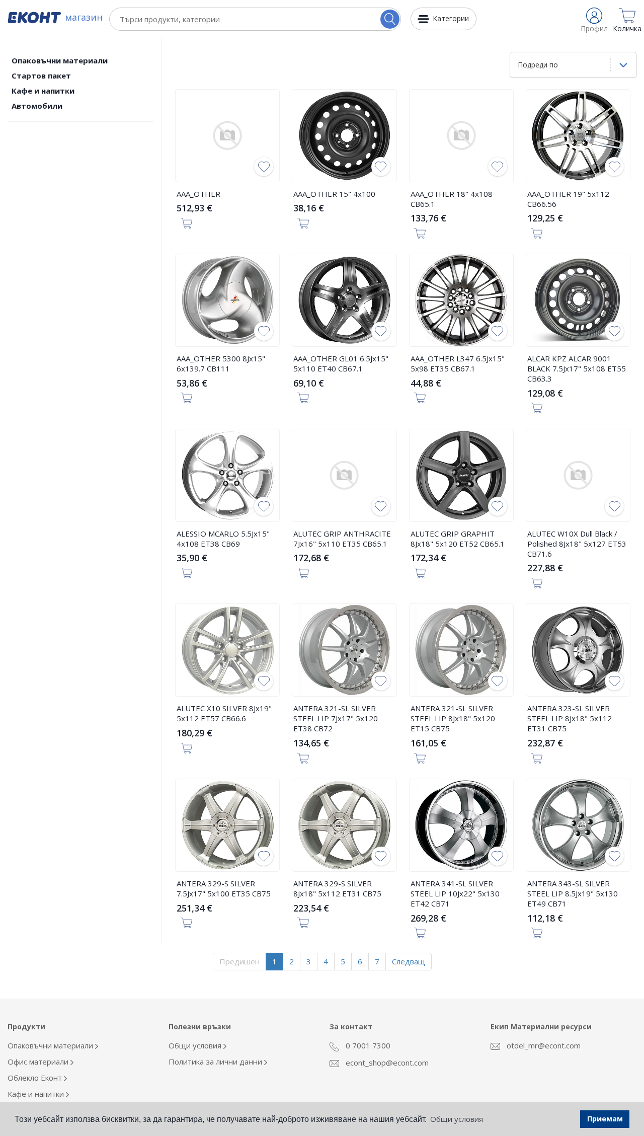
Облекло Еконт (36, 1078)
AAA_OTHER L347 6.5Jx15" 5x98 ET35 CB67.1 (458, 363)
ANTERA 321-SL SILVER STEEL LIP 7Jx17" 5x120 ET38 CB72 (335, 718)
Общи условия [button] (456, 1119)
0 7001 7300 (367, 1045)
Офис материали (39, 1061)
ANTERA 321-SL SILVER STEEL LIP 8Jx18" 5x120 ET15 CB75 (453, 718)
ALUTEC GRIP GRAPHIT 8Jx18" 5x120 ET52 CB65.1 (458, 538)
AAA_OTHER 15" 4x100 (334, 194)
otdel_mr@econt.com (543, 1045)
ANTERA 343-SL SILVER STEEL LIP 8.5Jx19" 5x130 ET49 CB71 (572, 893)
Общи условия (196, 1045)
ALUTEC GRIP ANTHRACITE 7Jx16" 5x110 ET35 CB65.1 (342, 538)
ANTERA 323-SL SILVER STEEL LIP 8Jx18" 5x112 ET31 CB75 (569, 718)
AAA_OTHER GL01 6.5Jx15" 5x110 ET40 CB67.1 (340, 363)
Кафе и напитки (43, 91)
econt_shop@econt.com (386, 1062)
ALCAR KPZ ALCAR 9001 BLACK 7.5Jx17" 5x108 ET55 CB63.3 (576, 368)
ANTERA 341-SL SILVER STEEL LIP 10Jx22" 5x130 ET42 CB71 (455, 893)
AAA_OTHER (198, 194)
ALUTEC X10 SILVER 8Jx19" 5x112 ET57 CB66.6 (224, 713)
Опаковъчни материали (60, 60)
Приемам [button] (605, 1118)
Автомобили (37, 106)
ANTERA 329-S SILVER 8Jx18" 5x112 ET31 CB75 (337, 888)
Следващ (408, 961)
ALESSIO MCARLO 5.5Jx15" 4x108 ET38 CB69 (223, 538)
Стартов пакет (41, 75)
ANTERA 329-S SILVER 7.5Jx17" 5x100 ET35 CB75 (224, 888)
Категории (451, 18)
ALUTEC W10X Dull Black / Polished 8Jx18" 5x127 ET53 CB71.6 (576, 543)
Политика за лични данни (216, 1061)
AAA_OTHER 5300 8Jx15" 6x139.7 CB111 (221, 363)
